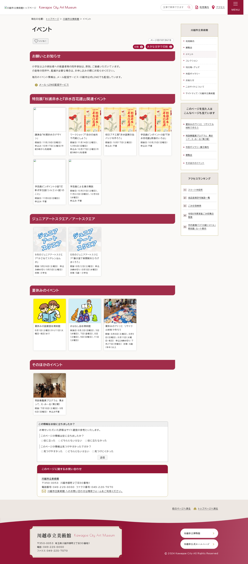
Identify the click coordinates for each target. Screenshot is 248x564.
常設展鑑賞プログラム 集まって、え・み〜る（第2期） (199, 137)
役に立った (50, 440)
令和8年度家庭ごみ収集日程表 (201, 215)
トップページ (52, 19)
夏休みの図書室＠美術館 (49, 330)
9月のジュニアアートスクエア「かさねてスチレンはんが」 (49, 264)
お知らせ (190, 80)
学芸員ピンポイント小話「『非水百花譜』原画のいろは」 (155, 140)
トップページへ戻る (208, 509)
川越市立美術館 (71, 19)
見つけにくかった (104, 451)
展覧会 (189, 48)
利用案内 (204, 7)
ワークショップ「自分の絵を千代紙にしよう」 (84, 144)
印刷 (136, 47)
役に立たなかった (97, 440)
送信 (102, 457)
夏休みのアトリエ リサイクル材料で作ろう (119, 336)
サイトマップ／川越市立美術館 (200, 93)
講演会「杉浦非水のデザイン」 (49, 142)
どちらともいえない (71, 440)
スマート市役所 (195, 190)
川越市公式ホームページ (197, 544)
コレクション (192, 61)
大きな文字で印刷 (157, 46)
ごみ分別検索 (194, 206)
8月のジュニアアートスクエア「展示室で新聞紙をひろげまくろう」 (85, 264)
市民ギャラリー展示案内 (197, 147)
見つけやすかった (53, 451)
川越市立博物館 (192, 533)
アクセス (220, 7)
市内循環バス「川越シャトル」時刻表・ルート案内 (202, 227)
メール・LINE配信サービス (54, 85)
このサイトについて (195, 87)
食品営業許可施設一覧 (199, 198)
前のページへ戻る (181, 509)
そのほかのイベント (195, 163)
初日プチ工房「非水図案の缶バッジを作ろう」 (119, 140)
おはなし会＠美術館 (84, 333)
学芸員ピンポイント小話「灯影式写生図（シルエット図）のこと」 (49, 194)
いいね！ (43, 41)
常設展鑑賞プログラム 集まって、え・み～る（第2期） (49, 406)
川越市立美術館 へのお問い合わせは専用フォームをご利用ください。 (85, 491)
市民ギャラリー (193, 74)
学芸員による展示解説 (84, 193)
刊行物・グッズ (193, 67)
